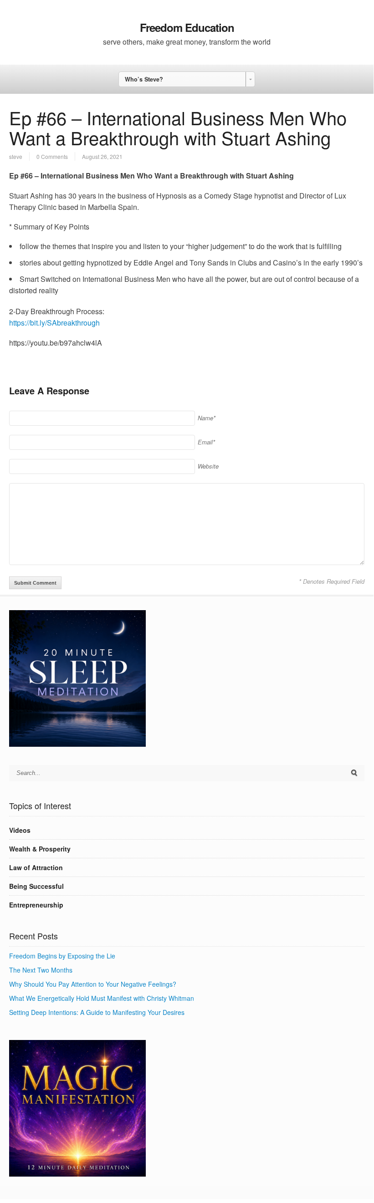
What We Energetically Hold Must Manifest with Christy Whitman (101, 998)
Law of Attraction (36, 867)
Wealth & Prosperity (40, 848)
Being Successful (36, 886)
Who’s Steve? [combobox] (144, 79)
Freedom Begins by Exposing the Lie (62, 955)
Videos (20, 830)
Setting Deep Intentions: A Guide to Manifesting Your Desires (96, 1012)
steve (15, 156)
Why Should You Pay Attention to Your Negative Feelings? (92, 984)
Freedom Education (187, 27)
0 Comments (52, 156)
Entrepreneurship (36, 904)
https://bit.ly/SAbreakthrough (54, 322)
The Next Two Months (40, 969)
